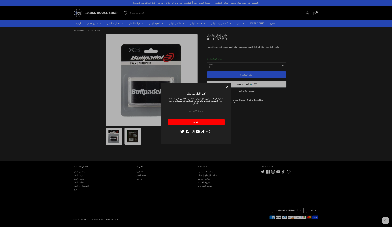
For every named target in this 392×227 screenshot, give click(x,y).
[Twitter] (182, 131)
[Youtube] (198, 131)
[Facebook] (187, 131)
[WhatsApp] (208, 131)
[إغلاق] (227, 86)
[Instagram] (192, 131)
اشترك (196, 122)
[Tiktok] (203, 131)
